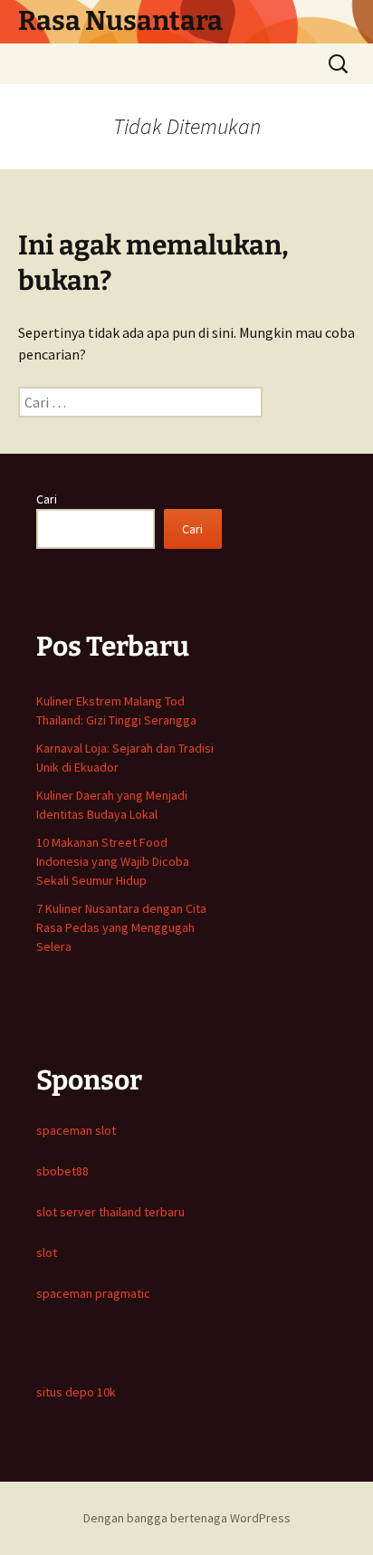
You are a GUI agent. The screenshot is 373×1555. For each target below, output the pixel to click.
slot (46, 1252)
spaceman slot (76, 1130)
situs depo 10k (76, 1392)
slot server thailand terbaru (110, 1212)
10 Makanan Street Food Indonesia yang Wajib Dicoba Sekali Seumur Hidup (112, 861)
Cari (46, 499)
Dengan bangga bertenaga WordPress (187, 1518)
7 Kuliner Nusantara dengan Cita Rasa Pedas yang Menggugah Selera (121, 927)
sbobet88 (62, 1171)
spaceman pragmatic (93, 1293)
